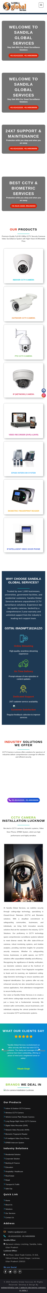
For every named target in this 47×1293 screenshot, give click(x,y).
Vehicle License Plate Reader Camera (19, 1117)
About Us (8, 1205)
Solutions (8, 1209)
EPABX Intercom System (14, 1143)
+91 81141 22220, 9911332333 (23, 206)
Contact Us (9, 1217)
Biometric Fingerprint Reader (16, 1134)
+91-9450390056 (28, 1236)
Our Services (10, 1213)
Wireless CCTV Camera (14, 1113)
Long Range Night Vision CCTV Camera (20, 1121)
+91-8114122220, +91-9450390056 (23, 56)
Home (7, 1200)
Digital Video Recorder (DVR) (16, 1125)
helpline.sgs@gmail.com (17, 1232)
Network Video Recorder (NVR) (17, 1130)
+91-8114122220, (14, 1236)
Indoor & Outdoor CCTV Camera (17, 1108)
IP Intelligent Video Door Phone (17, 1138)
